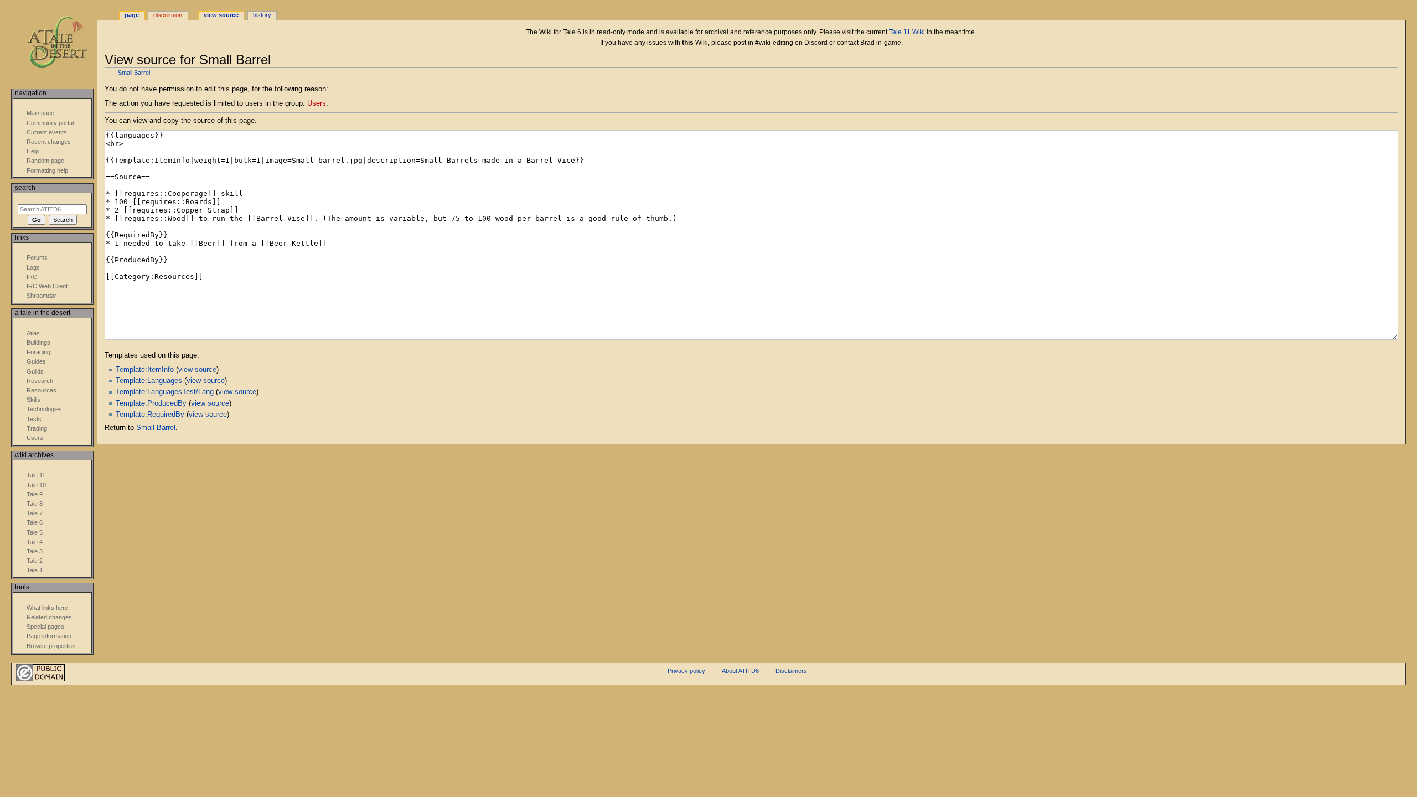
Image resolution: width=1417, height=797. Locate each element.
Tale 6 (35, 522)
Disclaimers (791, 670)
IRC (32, 276)
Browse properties (51, 646)
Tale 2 (35, 560)
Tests (34, 419)
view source (197, 370)
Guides (36, 361)
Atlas (33, 333)
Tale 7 (35, 513)
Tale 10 (36, 485)
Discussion (167, 15)
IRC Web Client (47, 286)
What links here (47, 607)
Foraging (38, 352)
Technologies (44, 409)
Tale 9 (35, 494)
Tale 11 (36, 475)
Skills (33, 399)
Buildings (38, 342)
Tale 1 (35, 570)
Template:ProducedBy (151, 403)
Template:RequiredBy (150, 414)
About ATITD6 (740, 670)
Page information (49, 636)
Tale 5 (35, 532)
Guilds (35, 371)
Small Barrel (134, 72)
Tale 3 (35, 551)
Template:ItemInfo (145, 370)
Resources (41, 390)
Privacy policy (686, 670)
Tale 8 (35, 503)
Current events (47, 132)
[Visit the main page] (65, 43)
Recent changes (49, 141)
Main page (40, 113)
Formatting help (47, 170)
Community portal (50, 123)
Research (40, 380)
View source (221, 15)
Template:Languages (149, 381)
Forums (37, 257)
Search (25, 187)
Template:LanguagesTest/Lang (165, 392)
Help (33, 151)
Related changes (49, 617)
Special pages (45, 626)
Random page (45, 160)
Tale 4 (35, 542)
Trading (37, 428)
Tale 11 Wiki (907, 32)
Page (132, 15)
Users (316, 103)
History (262, 15)
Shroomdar (41, 295)
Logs (33, 267)
